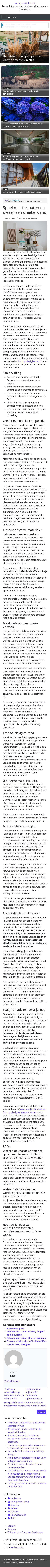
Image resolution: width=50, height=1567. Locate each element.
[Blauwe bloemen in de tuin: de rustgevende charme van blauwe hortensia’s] (25, 109)
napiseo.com (16, 1547)
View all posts (11, 1380)
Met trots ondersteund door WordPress (19, 1559)
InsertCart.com (25, 1562)
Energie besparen (20, 1501)
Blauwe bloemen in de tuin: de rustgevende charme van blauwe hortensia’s (23, 125)
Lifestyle (15, 1511)
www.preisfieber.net (25, 3)
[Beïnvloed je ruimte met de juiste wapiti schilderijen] (25, 76)
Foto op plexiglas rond (29, 361)
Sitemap (12, 1529)
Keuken (14, 1508)
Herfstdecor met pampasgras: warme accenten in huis (22, 58)
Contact (11, 1525)
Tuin (5, 121)
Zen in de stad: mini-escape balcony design (22, 192)
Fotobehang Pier (16, 1328)
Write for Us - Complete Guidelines (25, 1532)
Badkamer (16, 1498)
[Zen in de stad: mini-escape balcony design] (25, 174)
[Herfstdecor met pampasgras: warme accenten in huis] (24, 46)
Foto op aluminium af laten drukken (26, 1338)
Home (13, 17)
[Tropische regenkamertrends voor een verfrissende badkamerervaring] (25, 141)
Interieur (5, 53)
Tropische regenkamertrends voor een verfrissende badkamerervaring (20, 158)
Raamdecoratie (18, 1514)
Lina (35, 218)
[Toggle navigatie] (4, 17)
